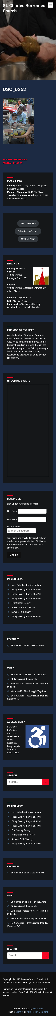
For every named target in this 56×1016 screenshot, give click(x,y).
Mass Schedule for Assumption (26, 585)
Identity (19, 1012)
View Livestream (28, 223)
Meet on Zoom (28, 239)
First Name (12, 511)
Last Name (12, 519)
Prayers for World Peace (23, 607)
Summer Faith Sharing (22, 612)
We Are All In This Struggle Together (28, 691)
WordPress (38, 1008)
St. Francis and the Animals (24, 679)
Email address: (14, 526)
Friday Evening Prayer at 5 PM (26, 589)
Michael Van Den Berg (37, 1012)
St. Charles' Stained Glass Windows (27, 645)
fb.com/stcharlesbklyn (29, 307)
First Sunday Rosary (21, 603)
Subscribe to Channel (28, 231)
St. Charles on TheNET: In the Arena (28, 674)
